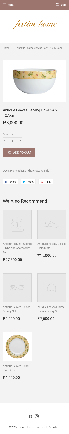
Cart (63, 4)
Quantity (8, 134)
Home (6, 47)
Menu (11, 4)
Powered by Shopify (46, 427)
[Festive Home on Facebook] (30, 416)
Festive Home (24, 427)
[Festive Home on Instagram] (37, 416)
